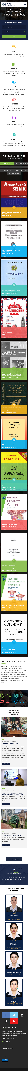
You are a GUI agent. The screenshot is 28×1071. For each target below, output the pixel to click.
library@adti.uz (6, 1041)
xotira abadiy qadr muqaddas (11, 835)
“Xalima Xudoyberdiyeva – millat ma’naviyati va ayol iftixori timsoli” (13, 793)
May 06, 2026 (6, 833)
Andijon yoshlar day (10, 743)
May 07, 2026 (6, 790)
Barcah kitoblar (6, 1054)
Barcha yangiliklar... (14, 859)
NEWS (3, 739)
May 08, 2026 (6, 741)
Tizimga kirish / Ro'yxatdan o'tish (10, 1056)
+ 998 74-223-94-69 (7, 1044)
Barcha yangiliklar (6, 1052)
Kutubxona (13, 741)
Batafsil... (6, 763)
